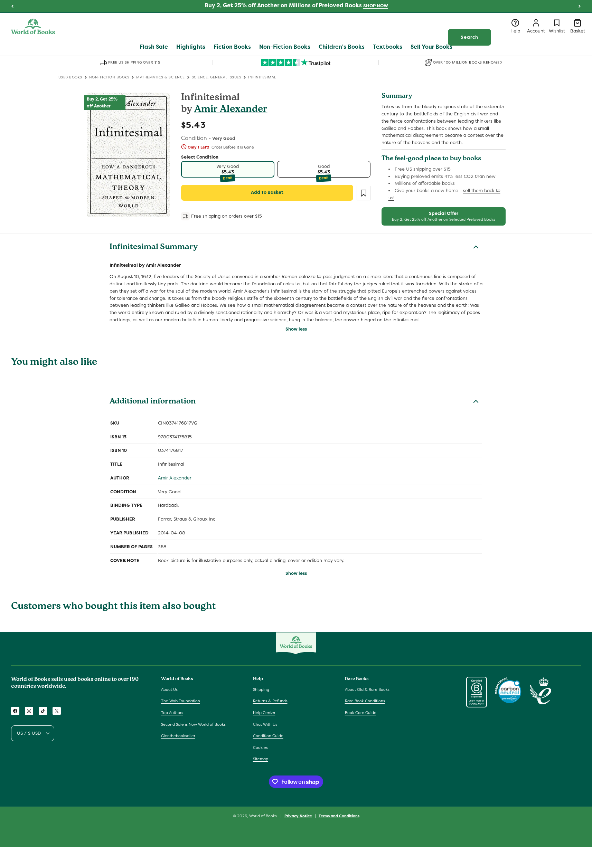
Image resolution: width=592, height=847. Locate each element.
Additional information (153, 402)
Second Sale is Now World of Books (193, 724)
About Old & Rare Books (367, 689)
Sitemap (260, 759)
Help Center (264, 713)
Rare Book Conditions (365, 701)
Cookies (260, 747)
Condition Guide (268, 736)
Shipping (261, 689)
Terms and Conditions (339, 816)
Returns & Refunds (270, 701)
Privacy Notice (298, 816)
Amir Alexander (230, 110)
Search (469, 37)
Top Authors (172, 713)
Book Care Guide (360, 713)
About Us (169, 689)
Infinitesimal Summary (154, 248)
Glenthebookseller (178, 736)
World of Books (263, 816)
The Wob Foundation (180, 701)
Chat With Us (265, 724)
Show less (296, 329)
